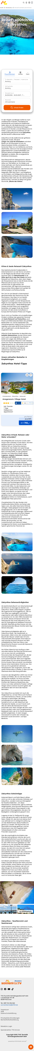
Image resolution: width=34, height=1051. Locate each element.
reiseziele (9, 7)
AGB (2, 1011)
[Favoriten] (30, 374)
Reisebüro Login (6, 1026)
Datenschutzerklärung (8, 1013)
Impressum (5, 1009)
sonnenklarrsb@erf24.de (9, 1005)
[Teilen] (27, 374)
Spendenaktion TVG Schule (10, 1030)
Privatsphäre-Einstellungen (10, 1018)
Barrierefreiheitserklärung (10, 1020)
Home (2, 7)
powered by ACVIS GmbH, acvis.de (17, 1041)
